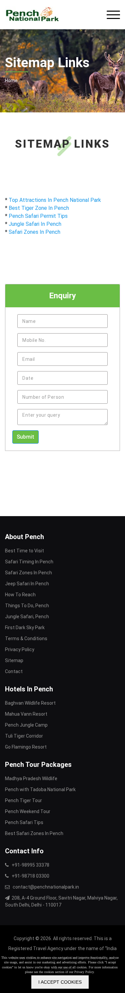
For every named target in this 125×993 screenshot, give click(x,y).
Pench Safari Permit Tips (38, 216)
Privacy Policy (19, 649)
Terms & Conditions (26, 638)
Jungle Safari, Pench (27, 616)
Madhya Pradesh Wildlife (31, 778)
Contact (14, 671)
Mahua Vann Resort (26, 714)
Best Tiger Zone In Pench (39, 208)
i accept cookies (60, 982)
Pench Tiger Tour (23, 800)
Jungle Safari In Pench (35, 224)
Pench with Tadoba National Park (40, 789)
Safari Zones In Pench (34, 232)
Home (11, 80)
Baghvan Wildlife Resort (30, 703)
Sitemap (14, 660)
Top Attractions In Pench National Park (55, 200)
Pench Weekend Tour (27, 811)
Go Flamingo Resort (26, 747)
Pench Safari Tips (24, 822)
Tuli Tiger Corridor (24, 736)
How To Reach (20, 594)
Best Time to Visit (24, 550)
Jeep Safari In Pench (27, 583)
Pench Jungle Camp (26, 725)
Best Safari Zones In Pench (34, 833)
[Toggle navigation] (113, 14)
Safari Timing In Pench (29, 561)
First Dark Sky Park (25, 627)
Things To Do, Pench (27, 605)
